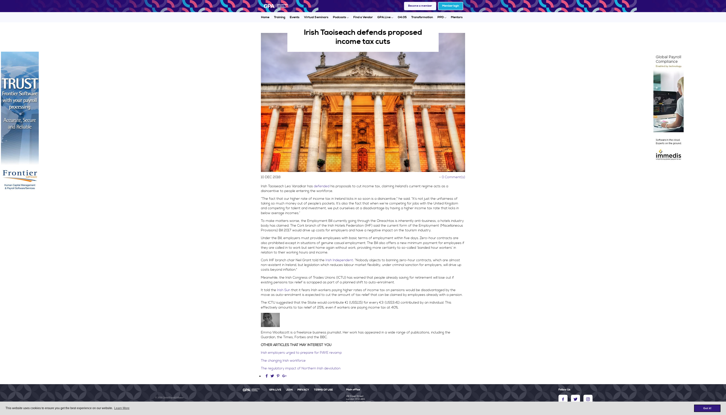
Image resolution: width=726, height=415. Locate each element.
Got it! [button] (707, 408)
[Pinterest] (278, 376)
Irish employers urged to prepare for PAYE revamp (301, 352)
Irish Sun (283, 290)
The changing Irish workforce (283, 360)
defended (322, 186)
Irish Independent (339, 260)
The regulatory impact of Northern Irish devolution (301, 368)
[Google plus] (284, 376)
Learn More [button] (122, 408)
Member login (450, 6)
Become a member (420, 6)
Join (289, 390)
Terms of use (323, 390)
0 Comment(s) (453, 177)
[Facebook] (267, 376)
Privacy (303, 390)
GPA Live (275, 390)
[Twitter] (273, 376)
